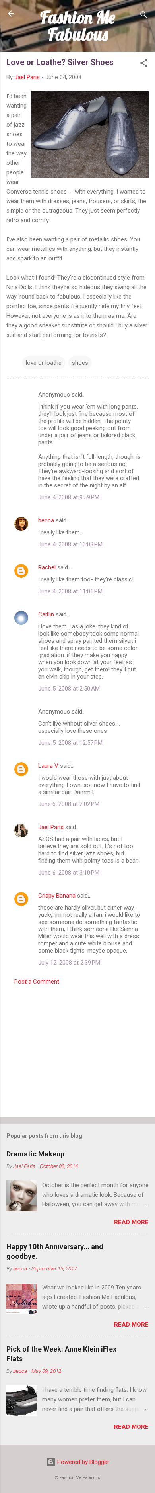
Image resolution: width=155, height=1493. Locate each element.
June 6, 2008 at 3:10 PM (68, 872)
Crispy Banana (57, 895)
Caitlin (46, 614)
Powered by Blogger (82, 1462)
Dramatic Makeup (35, 1154)
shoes (80, 362)
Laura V (48, 765)
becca (46, 520)
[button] (144, 64)
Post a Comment (36, 981)
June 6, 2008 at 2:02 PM (68, 804)
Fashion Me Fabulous (77, 25)
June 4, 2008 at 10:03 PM (70, 544)
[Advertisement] (77, 1049)
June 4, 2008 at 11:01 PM (70, 591)
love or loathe (44, 362)
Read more (131, 1222)
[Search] (144, 16)
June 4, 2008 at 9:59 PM (68, 497)
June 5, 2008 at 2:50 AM (69, 688)
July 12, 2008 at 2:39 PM (69, 962)
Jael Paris (51, 827)
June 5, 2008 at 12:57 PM (70, 742)
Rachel (47, 567)
